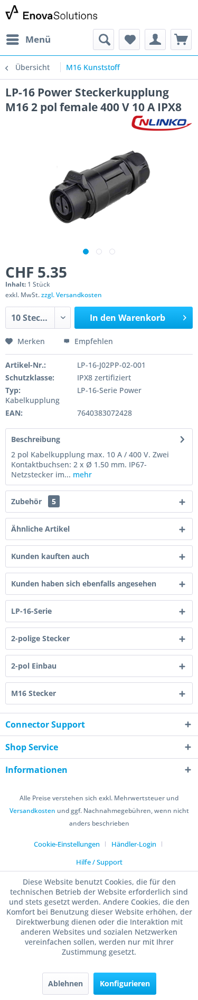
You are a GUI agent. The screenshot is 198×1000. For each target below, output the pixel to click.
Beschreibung (35, 439)
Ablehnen (65, 983)
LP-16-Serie (31, 611)
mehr (81, 474)
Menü (38, 39)
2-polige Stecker (40, 638)
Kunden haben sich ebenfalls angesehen (83, 584)
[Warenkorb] (181, 39)
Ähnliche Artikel (40, 529)
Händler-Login (133, 844)
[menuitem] (28, 39)
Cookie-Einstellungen (67, 844)
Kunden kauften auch (50, 556)
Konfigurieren (125, 983)
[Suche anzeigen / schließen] (103, 39)
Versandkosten (32, 810)
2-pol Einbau (33, 666)
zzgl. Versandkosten (71, 294)
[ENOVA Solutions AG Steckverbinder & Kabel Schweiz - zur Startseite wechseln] (52, 14)
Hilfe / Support (99, 862)
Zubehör (33, 501)
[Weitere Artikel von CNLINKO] (162, 123)
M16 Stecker (33, 693)
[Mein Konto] (155, 39)
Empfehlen (92, 341)
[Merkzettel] (129, 39)
